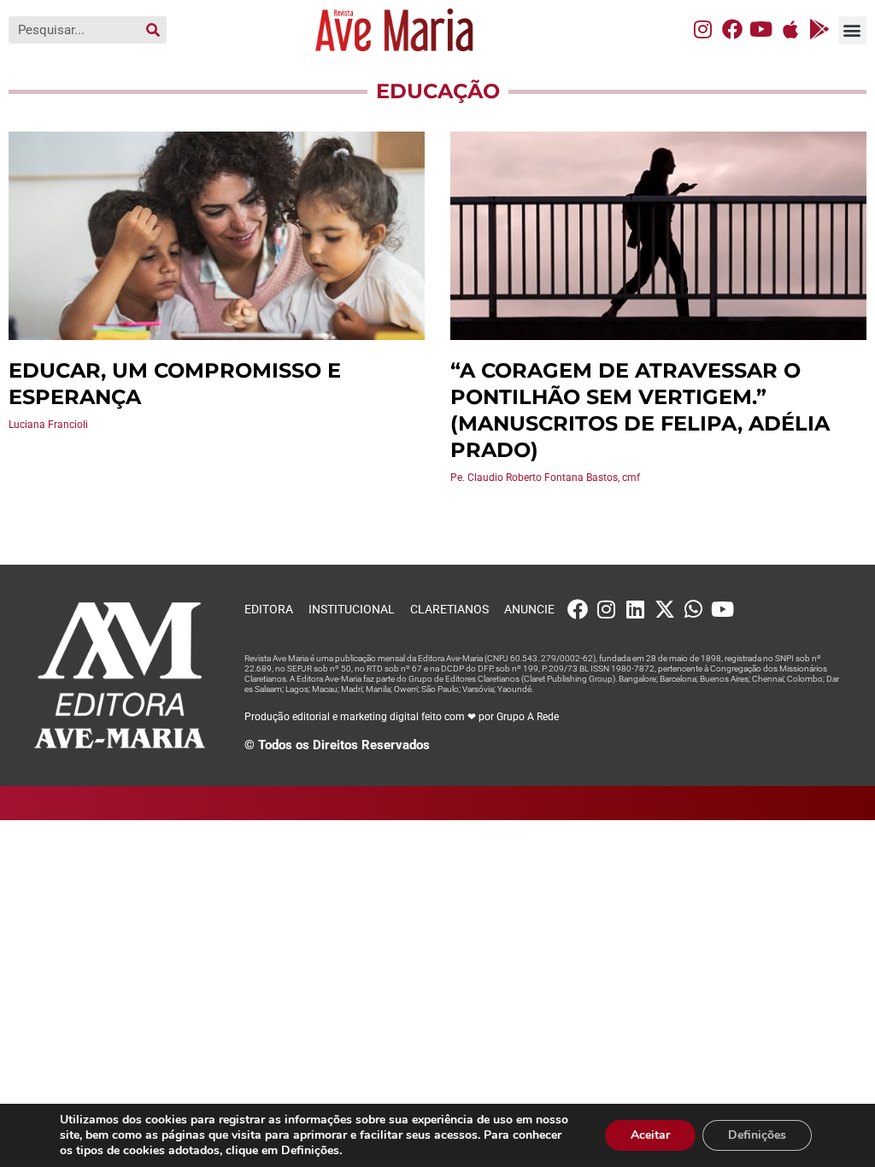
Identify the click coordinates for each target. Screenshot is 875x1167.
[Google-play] (819, 29)
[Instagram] (703, 29)
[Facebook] (732, 29)
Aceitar (650, 1135)
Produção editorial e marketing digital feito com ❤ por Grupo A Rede (401, 717)
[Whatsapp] (694, 609)
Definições (757, 1135)
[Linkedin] (635, 609)
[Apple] (790, 29)
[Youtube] (761, 29)
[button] (852, 30)
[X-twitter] (665, 609)
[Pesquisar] (153, 30)
